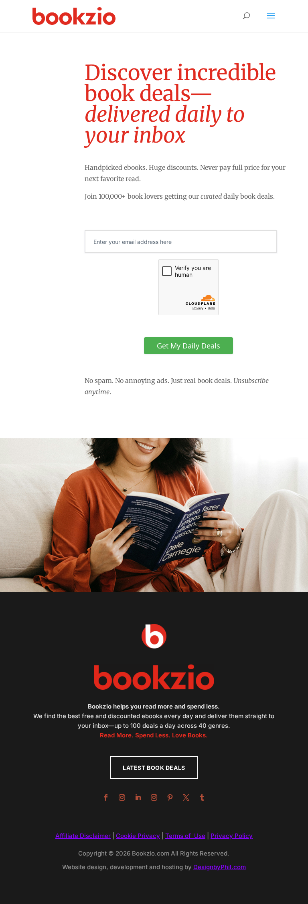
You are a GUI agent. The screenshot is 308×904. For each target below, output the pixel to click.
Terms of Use (185, 836)
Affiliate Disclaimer (83, 836)
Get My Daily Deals (188, 345)
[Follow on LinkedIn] (138, 797)
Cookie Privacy (138, 836)
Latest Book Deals (154, 767)
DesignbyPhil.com (219, 867)
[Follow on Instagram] (122, 797)
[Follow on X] (186, 797)
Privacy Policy (232, 836)
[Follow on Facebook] (105, 797)
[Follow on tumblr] (202, 797)
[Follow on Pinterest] (170, 797)
